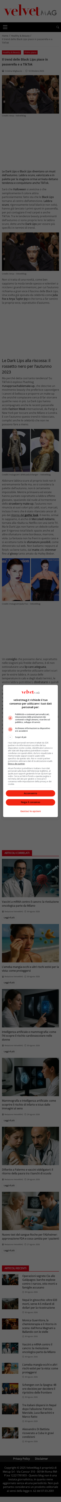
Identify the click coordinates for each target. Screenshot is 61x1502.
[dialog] (30, 751)
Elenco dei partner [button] (16, 763)
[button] (30, 737)
